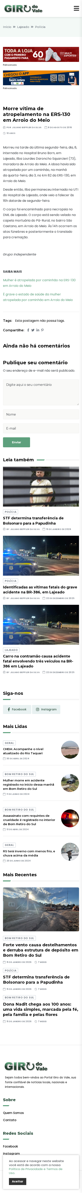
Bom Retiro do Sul (19, 774)
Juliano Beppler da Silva (26, 127)
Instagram (11, 1153)
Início (7, 27)
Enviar (16, 442)
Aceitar (17, 1181)
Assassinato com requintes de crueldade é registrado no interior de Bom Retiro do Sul (29, 820)
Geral (9, 743)
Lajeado (23, 27)
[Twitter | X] (32, 330)
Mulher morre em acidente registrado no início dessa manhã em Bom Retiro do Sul (28, 784)
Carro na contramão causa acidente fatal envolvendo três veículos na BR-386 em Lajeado (38, 661)
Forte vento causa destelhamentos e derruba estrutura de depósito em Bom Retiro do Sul (40, 950)
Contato (9, 1120)
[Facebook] (28, 330)
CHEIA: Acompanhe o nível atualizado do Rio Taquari (23, 751)
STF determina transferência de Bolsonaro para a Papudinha (36, 980)
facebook (19, 709)
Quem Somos (13, 1113)
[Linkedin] (37, 330)
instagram (49, 709)
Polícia (40, 27)
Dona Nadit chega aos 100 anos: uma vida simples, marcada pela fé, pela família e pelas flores (40, 1009)
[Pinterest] (42, 330)
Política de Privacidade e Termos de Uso (35, 1171)
